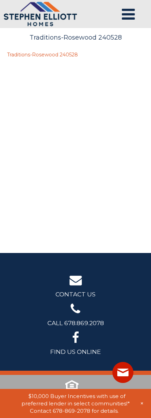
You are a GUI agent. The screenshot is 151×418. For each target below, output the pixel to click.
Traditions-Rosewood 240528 (42, 55)
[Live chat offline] (122, 372)
